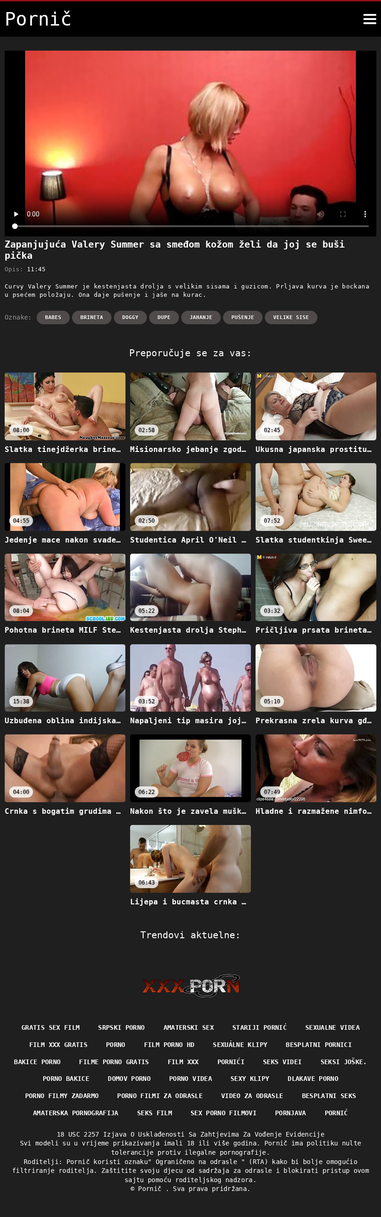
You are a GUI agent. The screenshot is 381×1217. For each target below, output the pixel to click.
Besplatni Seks (329, 1095)
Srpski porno (121, 1027)
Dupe (164, 317)
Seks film (154, 1113)
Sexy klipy (249, 1078)
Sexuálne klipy (240, 1044)
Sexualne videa (332, 1027)
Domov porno (129, 1078)
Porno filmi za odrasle (160, 1095)
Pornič (151, 1188)
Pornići (230, 1062)
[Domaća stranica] (191, 985)
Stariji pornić (259, 1027)
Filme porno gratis (114, 1062)
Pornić (336, 1113)
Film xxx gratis (58, 1044)
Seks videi (282, 1062)
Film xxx (183, 1062)
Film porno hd (169, 1044)
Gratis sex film (50, 1027)
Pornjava (290, 1113)
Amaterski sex (189, 1027)
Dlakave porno (313, 1078)
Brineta (91, 317)
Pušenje (242, 317)
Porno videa (190, 1078)
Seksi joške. (344, 1062)
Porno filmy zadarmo (62, 1095)
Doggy (130, 317)
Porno (115, 1044)
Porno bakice (66, 1078)
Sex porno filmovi (223, 1113)
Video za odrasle (252, 1095)
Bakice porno (37, 1062)
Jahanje (201, 317)
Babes (53, 317)
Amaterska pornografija (75, 1113)
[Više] (369, 19)
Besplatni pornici (319, 1044)
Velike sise (291, 317)
